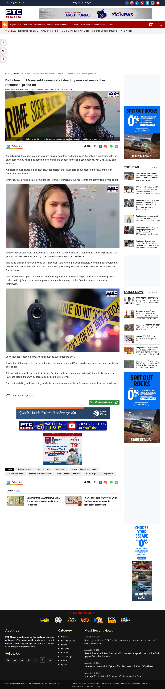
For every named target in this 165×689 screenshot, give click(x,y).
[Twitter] (95, 147)
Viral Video (126, 31)
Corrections (106, 683)
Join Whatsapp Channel (101, 402)
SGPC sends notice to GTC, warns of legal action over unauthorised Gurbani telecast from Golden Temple (148, 190)
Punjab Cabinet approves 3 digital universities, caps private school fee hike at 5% (148, 218)
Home (7, 74)
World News (99, 24)
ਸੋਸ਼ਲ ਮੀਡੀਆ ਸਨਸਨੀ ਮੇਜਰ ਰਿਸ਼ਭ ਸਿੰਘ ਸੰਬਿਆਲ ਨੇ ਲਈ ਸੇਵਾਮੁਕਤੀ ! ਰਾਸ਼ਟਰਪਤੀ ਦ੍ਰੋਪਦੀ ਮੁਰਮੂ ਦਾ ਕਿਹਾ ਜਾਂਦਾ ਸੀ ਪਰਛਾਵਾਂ (147, 314)
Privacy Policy (77, 686)
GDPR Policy (89, 686)
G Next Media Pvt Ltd (51, 683)
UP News (75, 24)
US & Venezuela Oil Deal (75, 31)
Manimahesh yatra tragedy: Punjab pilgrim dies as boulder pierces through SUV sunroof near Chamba (147, 230)
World (64, 661)
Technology (66, 657)
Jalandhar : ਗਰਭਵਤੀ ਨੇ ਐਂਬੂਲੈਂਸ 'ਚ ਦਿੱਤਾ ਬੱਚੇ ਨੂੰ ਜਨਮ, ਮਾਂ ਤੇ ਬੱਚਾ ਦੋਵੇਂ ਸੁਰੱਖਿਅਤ (147, 327)
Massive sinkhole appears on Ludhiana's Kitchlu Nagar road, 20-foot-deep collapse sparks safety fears (147, 176)
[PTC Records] (58, 620)
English (76, 2)
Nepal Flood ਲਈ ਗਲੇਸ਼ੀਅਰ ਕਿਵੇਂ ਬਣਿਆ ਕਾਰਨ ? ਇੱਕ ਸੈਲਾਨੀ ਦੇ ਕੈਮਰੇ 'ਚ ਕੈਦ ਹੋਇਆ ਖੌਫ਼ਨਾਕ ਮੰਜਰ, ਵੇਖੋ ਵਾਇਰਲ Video (147, 364)
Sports (64, 665)
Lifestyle (65, 649)
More (111, 24)
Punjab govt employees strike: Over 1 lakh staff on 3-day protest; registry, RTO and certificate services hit (147, 244)
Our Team (146, 683)
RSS (98, 686)
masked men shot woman (40, 474)
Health (64, 645)
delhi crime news (25, 469)
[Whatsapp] (111, 146)
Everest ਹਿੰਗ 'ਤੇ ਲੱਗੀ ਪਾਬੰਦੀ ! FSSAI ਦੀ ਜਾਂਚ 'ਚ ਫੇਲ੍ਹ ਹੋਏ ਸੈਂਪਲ (147, 338)
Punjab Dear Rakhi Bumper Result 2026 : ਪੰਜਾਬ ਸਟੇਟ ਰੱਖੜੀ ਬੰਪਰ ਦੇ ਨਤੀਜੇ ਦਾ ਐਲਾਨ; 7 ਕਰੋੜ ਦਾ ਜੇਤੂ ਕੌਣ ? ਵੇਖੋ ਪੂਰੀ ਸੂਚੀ (147, 351)
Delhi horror (60, 469)
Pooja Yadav (108, 474)
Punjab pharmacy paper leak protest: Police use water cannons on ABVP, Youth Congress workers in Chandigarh (148, 204)
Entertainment (61, 24)
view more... (154, 168)
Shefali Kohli (43, 89)
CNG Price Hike (50, 31)
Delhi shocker (44, 469)
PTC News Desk (22, 89)
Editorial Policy (94, 683)
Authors (116, 683)
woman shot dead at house (68, 474)
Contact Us (125, 683)
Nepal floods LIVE (28, 31)
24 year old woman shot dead (84, 469)
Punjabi (88, 2)
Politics (27, 24)
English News (16, 24)
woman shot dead (15, 474)
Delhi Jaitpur (91, 474)
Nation (16, 74)
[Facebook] (100, 146)
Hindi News (86, 24)
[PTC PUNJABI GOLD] (85, 620)
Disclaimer (136, 683)
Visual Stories (39, 24)
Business (65, 637)
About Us (82, 683)
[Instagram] (106, 146)
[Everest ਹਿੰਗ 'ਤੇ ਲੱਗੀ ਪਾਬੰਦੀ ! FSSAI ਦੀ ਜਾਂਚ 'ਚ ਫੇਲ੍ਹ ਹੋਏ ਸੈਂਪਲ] (129, 339)
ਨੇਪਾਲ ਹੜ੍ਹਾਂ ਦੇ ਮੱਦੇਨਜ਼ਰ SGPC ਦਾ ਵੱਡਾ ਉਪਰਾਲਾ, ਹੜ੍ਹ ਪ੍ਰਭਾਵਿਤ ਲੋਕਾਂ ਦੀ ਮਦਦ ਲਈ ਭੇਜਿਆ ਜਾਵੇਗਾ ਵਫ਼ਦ (147, 301)
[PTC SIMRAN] (112, 620)
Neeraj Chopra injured (104, 31)
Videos (50, 24)
